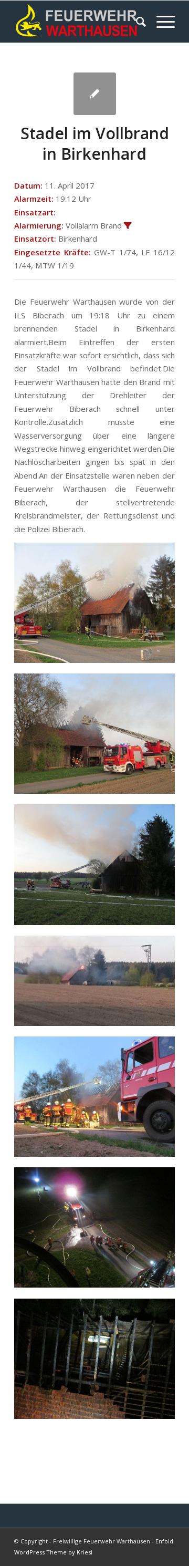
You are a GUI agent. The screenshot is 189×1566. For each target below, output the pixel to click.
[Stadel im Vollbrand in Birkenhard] (95, 93)
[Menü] (160, 22)
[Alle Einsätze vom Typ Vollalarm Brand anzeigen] (128, 226)
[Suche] (135, 22)
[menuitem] (135, 22)
